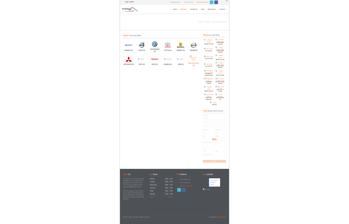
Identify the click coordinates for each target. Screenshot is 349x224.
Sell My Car (194, 9)
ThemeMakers (221, 217)
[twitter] (211, 2)
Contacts (222, 9)
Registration (212, 9)
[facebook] (216, 2)
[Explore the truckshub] (133, 9)
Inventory (183, 9)
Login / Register (129, 2)
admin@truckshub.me (202, 2)
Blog (202, 9)
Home (175, 9)
